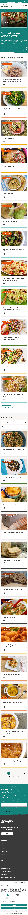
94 (24, 773)
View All (7, 407)
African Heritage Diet (6, 871)
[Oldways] (6, 6)
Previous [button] (1, 1)
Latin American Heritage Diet (8, 877)
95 (9, 776)
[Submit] (25, 422)
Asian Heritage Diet (5, 874)
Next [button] (26, 1)
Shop (2, 860)
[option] (14, 1)
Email (2, 801)
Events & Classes (5, 848)
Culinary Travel (4, 851)
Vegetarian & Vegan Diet (7, 880)
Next (18, 776)
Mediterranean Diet (5, 868)
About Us (3, 854)
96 (13, 776)
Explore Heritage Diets (6, 843)
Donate (7, 833)
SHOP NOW (20, 2)
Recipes (3, 846)
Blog (2, 857)
